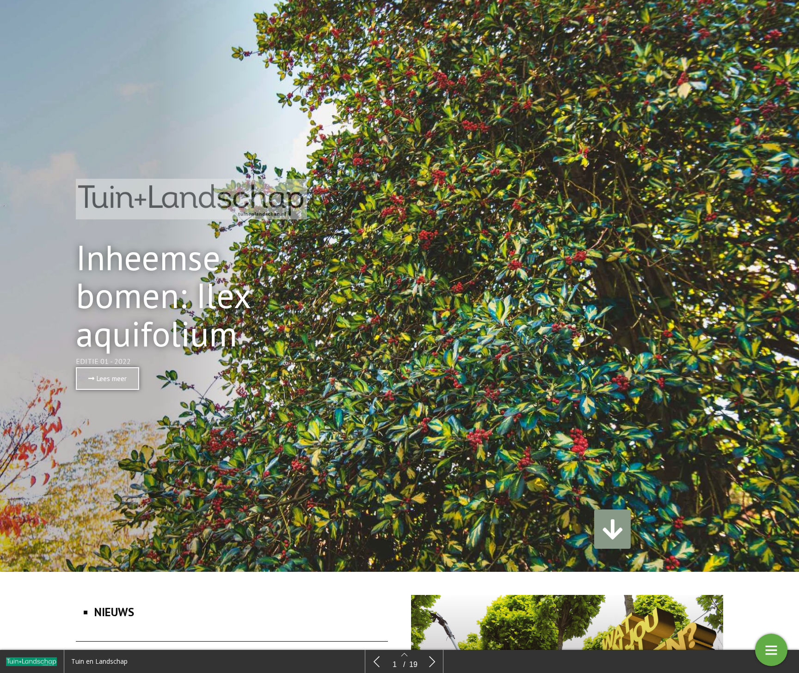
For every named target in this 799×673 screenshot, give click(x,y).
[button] (107, 378)
